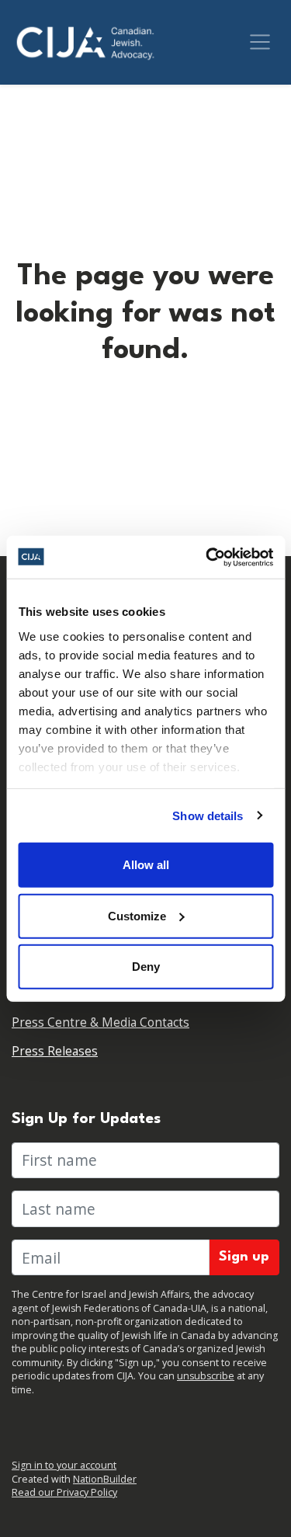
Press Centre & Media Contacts (100, 1022)
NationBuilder (105, 1479)
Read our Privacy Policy (64, 1492)
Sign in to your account (64, 1465)
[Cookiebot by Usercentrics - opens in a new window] (207, 557)
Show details (207, 815)
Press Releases (55, 1051)
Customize (137, 915)
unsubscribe (205, 1375)
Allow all (146, 864)
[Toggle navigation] (260, 42)
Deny (146, 966)
